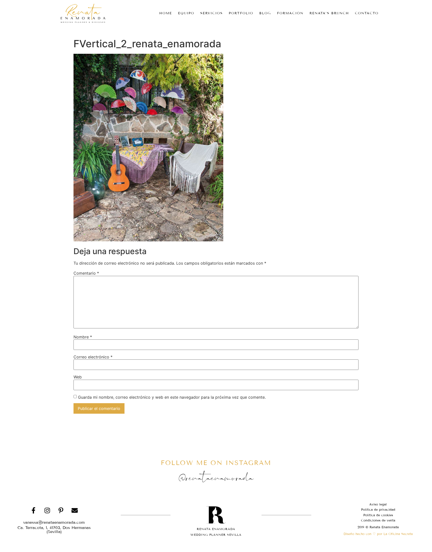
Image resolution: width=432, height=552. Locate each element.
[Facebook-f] (33, 510)
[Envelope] (74, 510)
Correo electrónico (93, 357)
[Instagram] (47, 510)
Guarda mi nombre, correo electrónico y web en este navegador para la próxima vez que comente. (172, 397)
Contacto (366, 13)
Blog (265, 13)
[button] (54, 529)
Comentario (86, 273)
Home (165, 13)
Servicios (211, 13)
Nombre (83, 337)
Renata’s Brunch (329, 13)
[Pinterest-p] (61, 510)
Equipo (186, 13)
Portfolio (241, 13)
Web (78, 377)
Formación (290, 13)
